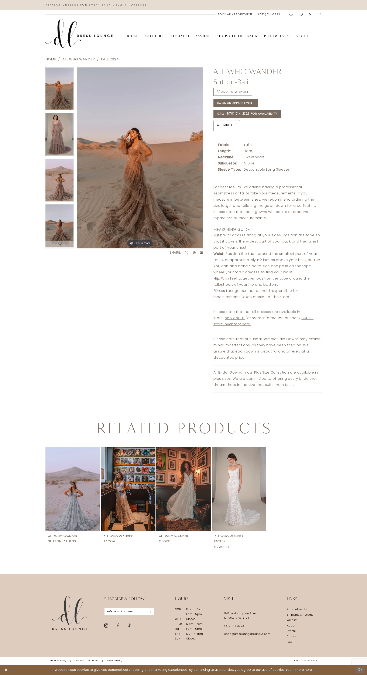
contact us (235, 318)
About (291, 626)
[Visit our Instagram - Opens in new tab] (106, 625)
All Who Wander (78, 59)
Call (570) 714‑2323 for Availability (247, 114)
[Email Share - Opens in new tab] (201, 252)
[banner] (79, 33)
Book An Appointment (235, 103)
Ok (360, 669)
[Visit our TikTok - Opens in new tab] (129, 625)
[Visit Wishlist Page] (301, 14)
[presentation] (72, 489)
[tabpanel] (59, 90)
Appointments (297, 609)
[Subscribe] (150, 611)
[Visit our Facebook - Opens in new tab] (118, 626)
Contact (292, 636)
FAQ (289, 642)
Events (291, 631)
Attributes (227, 125)
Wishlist (292, 620)
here (308, 670)
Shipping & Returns (300, 615)
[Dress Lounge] (69, 613)
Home (50, 59)
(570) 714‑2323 (234, 626)
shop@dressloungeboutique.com (247, 634)
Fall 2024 (110, 59)
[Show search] (291, 14)
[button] (310, 14)
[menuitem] (235, 14)
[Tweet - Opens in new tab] (186, 252)
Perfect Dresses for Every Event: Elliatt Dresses (96, 4)
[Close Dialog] (6, 670)
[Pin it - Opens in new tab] (194, 252)
